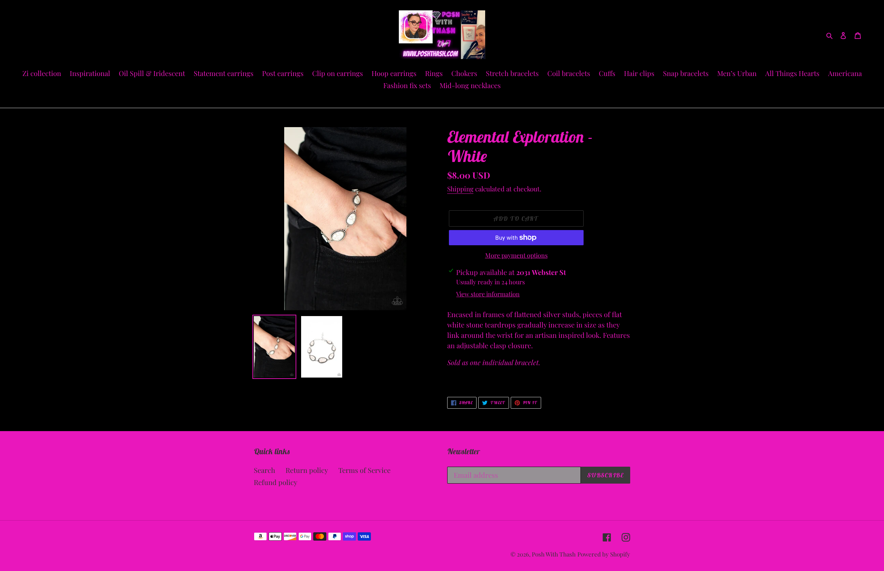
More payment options (516, 255)
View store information (488, 294)
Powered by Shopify (603, 554)
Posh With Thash (554, 554)
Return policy (307, 470)
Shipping (460, 188)
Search (264, 470)
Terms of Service (364, 470)
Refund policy (275, 482)
